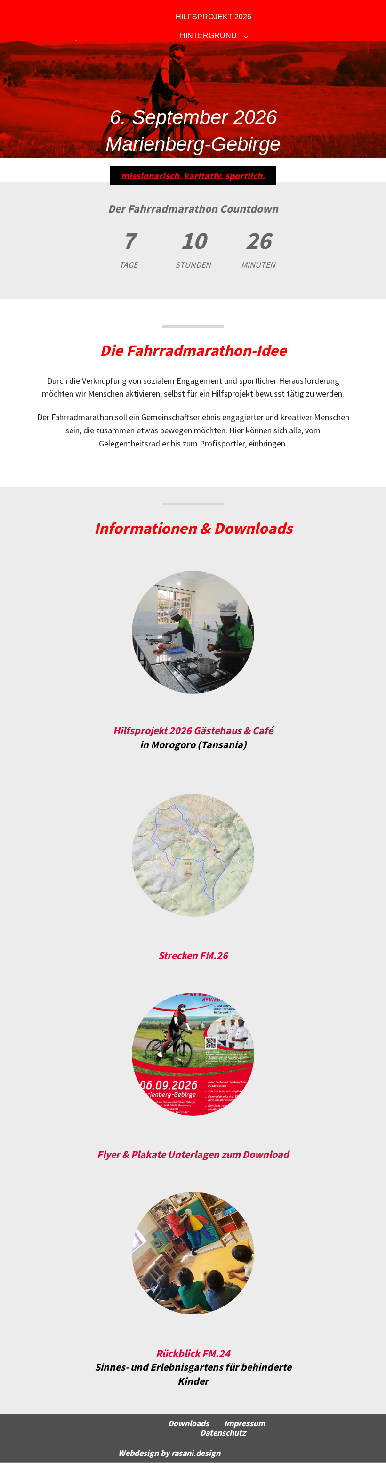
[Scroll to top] (365, 1442)
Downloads (188, 1423)
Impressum (244, 1423)
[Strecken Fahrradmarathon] (193, 855)
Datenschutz (223, 1433)
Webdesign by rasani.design (169, 1453)
